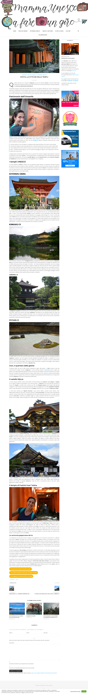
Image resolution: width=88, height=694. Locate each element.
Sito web (45, 632)
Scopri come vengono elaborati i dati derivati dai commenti (44, 673)
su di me (74, 70)
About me (50, 685)
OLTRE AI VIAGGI (59, 31)
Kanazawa (47, 370)
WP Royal (43, 685)
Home (14, 31)
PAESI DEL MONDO (23, 31)
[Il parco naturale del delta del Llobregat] (57, 588)
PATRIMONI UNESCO (35, 31)
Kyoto (17, 579)
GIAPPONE (24, 74)
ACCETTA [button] (84, 691)
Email (28, 632)
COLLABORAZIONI (42, 34)
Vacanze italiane (30, 615)
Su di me (68, 31)
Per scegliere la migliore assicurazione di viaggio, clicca (24, 572)
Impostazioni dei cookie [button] (75, 691)
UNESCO (36, 140)
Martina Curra (13, 582)
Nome (11, 632)
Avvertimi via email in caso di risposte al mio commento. (21, 663)
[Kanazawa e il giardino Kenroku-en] (11, 588)
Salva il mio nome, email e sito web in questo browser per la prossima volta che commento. (29, 640)
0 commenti (57, 582)
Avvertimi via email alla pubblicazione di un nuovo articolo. (21, 668)
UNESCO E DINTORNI (48, 31)
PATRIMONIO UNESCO (42, 74)
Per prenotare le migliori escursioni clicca (20, 569)
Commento (11, 642)
